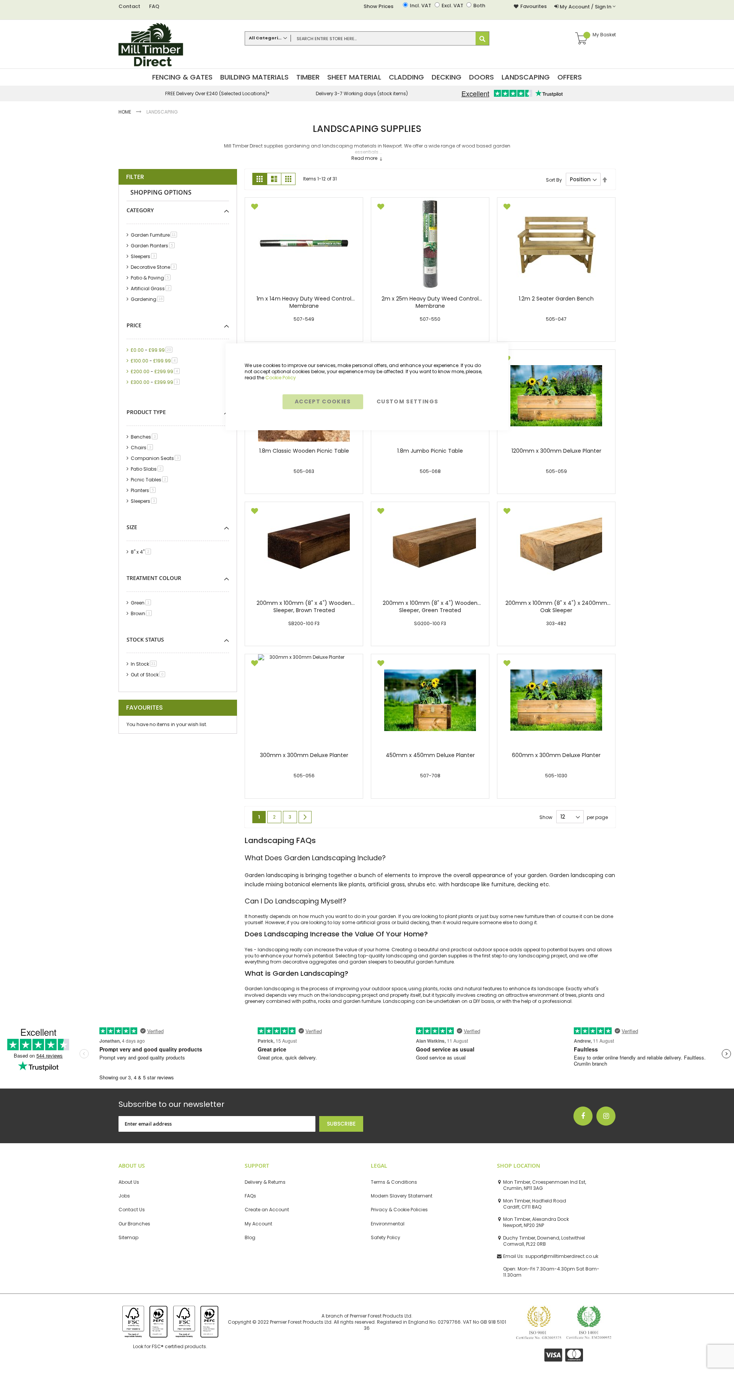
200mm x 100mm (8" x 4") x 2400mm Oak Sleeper (556, 607)
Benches (145, 437)
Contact (129, 6)
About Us (129, 1182)
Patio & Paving (152, 278)
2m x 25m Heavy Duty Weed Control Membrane (430, 302)
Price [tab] (134, 325)
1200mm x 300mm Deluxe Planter (556, 451)
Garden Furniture (155, 235)
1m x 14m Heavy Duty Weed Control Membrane (304, 302)
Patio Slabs (148, 469)
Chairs (143, 447)
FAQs (250, 1196)
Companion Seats (157, 458)
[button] (254, 207)
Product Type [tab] (146, 412)
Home (125, 112)
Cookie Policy (280, 377)
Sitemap (128, 1238)
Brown (142, 613)
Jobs (124, 1196)
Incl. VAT (420, 5)
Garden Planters (154, 245)
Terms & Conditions (394, 1182)
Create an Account (267, 1210)
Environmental (387, 1224)
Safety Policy (385, 1238)
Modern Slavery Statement (401, 1196)
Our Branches (134, 1224)
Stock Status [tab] (145, 639)
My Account (258, 1224)
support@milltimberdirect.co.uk (561, 1256)
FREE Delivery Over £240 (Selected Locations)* (217, 94)
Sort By (554, 179)
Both (479, 5)
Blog (250, 1238)
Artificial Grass (152, 288)
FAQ (154, 6)
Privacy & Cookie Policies (399, 1210)
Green (142, 603)
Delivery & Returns (265, 1182)
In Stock (145, 664)
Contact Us (132, 1210)
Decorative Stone (155, 267)
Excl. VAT (452, 5)
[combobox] (367, 38)
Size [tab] (132, 527)
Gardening (149, 299)
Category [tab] (140, 210)
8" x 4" (142, 552)
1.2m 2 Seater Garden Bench (556, 298)
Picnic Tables (151, 479)
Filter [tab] (135, 177)
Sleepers (145, 256)
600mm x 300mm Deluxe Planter (556, 755)
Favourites (533, 6)
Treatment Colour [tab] (154, 578)
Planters (144, 490)
